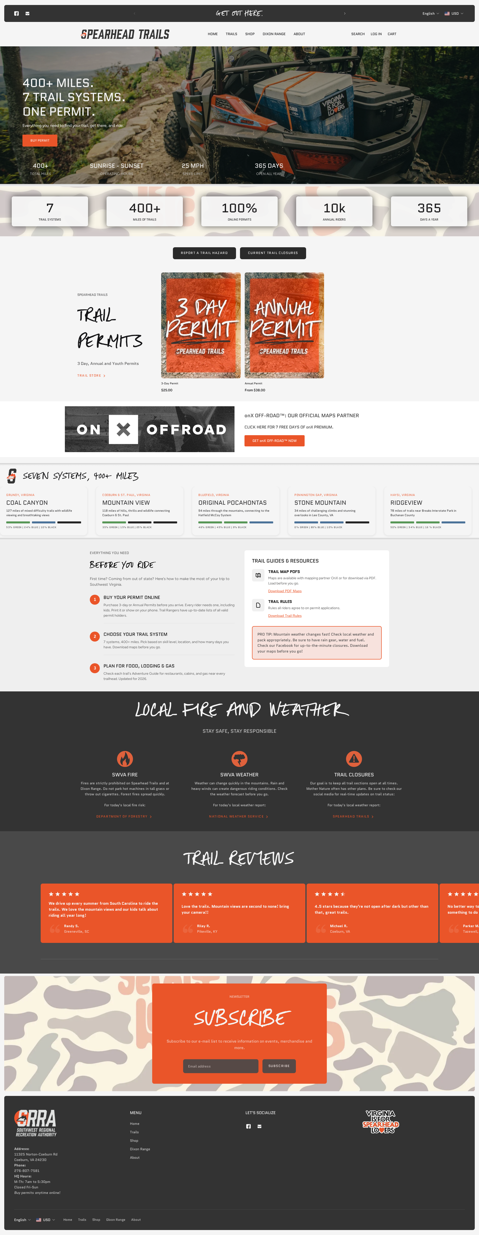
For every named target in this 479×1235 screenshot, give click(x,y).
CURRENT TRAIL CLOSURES (273, 253)
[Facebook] (16, 13)
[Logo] (125, 34)
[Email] (27, 13)
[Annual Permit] (284, 325)
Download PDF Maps (285, 591)
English (20, 1219)
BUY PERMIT (39, 140)
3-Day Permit (169, 383)
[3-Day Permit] (201, 325)
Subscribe (279, 1065)
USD (46, 1219)
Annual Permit (253, 383)
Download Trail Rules (285, 616)
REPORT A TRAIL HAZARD (204, 253)
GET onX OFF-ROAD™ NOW (274, 440)
